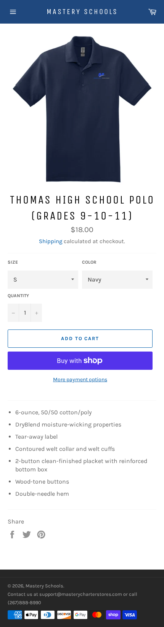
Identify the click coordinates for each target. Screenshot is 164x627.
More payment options (80, 379)
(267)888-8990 (24, 602)
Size (13, 262)
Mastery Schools (82, 11)
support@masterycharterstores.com (80, 594)
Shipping (50, 241)
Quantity (18, 295)
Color (89, 262)
